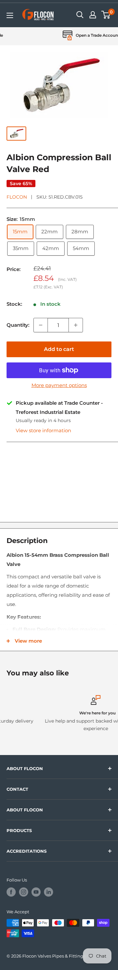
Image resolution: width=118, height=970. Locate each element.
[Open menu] (10, 15)
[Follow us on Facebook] (11, 892)
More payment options (59, 385)
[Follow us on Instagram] (23, 892)
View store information (43, 430)
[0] (106, 15)
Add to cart (59, 349)
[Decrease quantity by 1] (41, 325)
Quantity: (18, 325)
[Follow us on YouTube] (36, 892)
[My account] (92, 14)
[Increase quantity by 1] (76, 325)
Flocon (17, 197)
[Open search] (80, 14)
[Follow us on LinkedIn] (48, 892)
